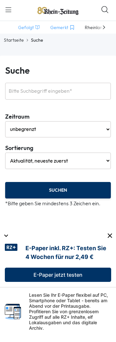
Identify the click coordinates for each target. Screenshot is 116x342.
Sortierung (19, 148)
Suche (17, 71)
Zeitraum (17, 117)
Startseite (14, 40)
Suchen (58, 190)
